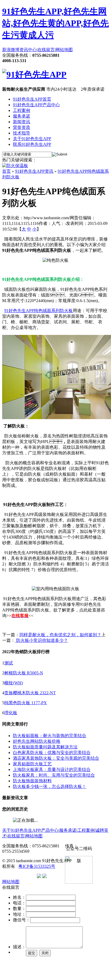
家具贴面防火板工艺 (32, 764)
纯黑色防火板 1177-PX (25, 702)
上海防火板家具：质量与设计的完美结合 (52, 769)
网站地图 (64, 49)
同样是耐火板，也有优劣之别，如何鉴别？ (60, 634)
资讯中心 (28, 49)
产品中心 (49, 830)
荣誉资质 (21, 127)
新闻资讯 (21, 121)
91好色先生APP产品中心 (36, 104)
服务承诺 (21, 116)
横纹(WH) (13, 683)
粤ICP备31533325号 (36, 866)
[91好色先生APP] (34, 74)
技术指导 (21, 133)
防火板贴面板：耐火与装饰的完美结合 (49, 735)
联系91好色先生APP (32, 144)
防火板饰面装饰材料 (32, 780)
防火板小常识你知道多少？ (41, 640)
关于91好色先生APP (32, 138)
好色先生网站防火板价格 (36, 741)
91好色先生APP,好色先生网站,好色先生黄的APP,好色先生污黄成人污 (55, 23)
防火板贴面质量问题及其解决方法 (45, 747)
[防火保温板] (15, 165)
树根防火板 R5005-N (23, 673)
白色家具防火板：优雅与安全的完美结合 (52, 752)
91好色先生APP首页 (32, 99)
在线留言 (46, 49)
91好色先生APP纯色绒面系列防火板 (38, 310)
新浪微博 (10, 49)
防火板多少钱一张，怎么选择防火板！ (49, 786)
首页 (6, 171)
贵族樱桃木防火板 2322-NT (30, 693)
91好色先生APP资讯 (34, 171)
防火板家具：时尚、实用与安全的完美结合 (54, 775)
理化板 (10, 712)
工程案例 (21, 110)
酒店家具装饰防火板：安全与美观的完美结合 (56, 758)
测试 (8, 663)
